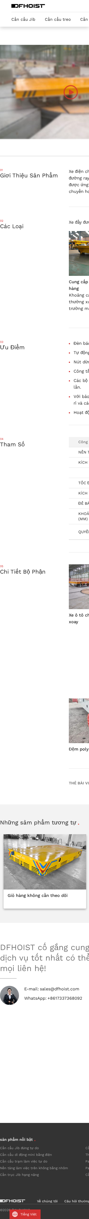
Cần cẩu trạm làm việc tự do (23, 1161)
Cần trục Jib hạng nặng (19, 1175)
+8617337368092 (64, 998)
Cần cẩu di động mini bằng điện (26, 1155)
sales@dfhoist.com (59, 988)
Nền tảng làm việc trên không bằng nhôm (34, 1168)
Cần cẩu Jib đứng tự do (19, 1148)
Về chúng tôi (47, 1201)
